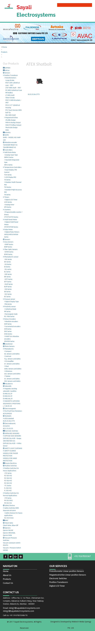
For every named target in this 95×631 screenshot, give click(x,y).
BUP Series (9, 284)
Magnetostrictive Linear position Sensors (67, 575)
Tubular (7, 376)
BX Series (8, 289)
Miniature (8, 371)
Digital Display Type (12, 302)
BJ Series (8, 264)
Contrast (8, 356)
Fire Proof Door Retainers (13, 411)
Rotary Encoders (10, 319)
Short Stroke (10, 98)
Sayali (36, 11)
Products (4, 52)
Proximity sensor (10, 307)
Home (5, 47)
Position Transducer (11, 75)
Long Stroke (10, 80)
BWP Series (9, 244)
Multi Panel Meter (10, 220)
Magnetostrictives (11, 118)
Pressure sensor (9, 299)
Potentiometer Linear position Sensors (66, 571)
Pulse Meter (8, 230)
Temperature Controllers (12, 167)
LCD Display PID (10, 177)
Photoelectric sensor (11, 257)
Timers (6, 197)
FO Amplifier (9, 361)
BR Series (8, 274)
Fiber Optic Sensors (10, 249)
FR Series (8, 498)
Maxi (7, 366)
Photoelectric (9, 349)
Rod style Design (11, 128)
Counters (7, 210)
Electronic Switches (58, 578)
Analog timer (9, 205)
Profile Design (11, 120)
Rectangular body (11, 314)
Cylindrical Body (10, 309)
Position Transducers (58, 582)
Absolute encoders (11, 322)
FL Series (8, 486)
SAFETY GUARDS (10, 451)
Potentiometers (10, 78)
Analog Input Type (11, 155)
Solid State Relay (10, 152)
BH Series (8, 259)
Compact (8, 351)
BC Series (8, 294)
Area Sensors (8, 242)
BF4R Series (9, 252)
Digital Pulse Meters (12, 232)
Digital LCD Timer (11, 200)
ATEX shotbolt (9, 419)
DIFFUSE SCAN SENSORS (12, 436)
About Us (7, 575)
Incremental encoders (12, 326)
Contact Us (8, 583)
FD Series (8, 473)
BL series (8, 269)
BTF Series (8, 279)
